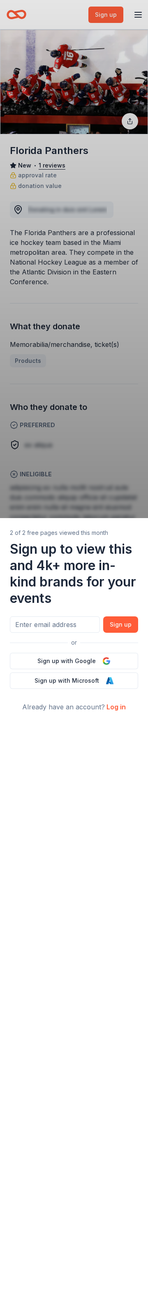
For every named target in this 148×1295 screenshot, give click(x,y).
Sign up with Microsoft (67, 680)
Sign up (121, 624)
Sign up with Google (66, 660)
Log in (116, 707)
